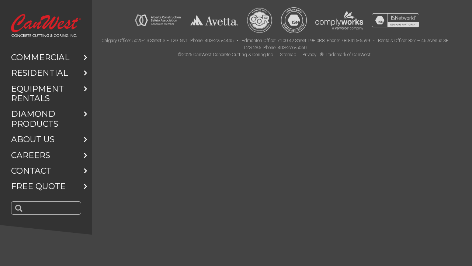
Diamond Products (34, 119)
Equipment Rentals (37, 93)
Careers (30, 155)
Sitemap (288, 54)
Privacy (309, 54)
